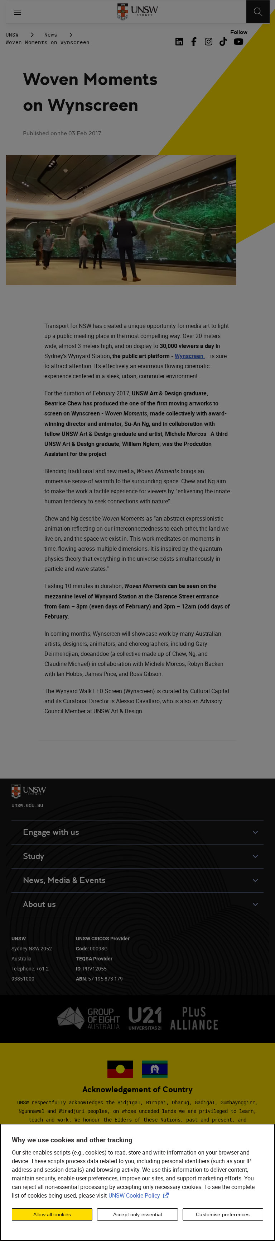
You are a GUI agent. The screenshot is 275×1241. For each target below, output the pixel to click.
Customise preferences (223, 1214)
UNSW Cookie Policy (140, 1195)
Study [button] (33, 856)
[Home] (137, 11)
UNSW (12, 34)
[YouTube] (238, 41)
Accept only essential (137, 1214)
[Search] (258, 11)
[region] (137, 1182)
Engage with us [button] (51, 832)
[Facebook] (194, 41)
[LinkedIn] (180, 41)
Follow (238, 32)
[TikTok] (223, 41)
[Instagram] (208, 41)
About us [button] (39, 904)
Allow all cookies (52, 1214)
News (50, 34)
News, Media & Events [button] (64, 880)
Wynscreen (189, 356)
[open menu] (17, 11)
